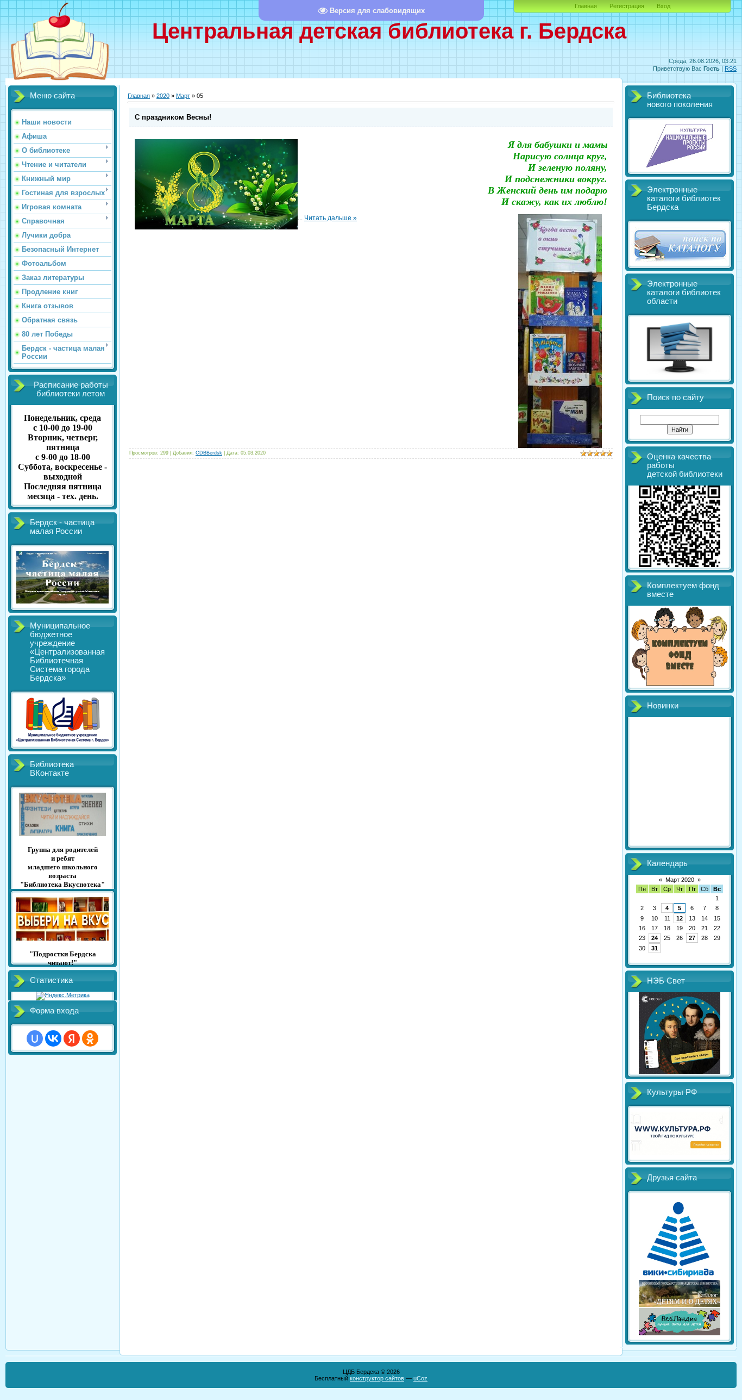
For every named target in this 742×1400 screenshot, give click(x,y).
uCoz (420, 1378)
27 (692, 938)
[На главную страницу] (59, 83)
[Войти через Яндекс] (72, 1038)
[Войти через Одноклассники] (90, 1038)
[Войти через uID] (35, 1038)
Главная (586, 6)
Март (183, 95)
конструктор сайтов (377, 1378)
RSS (731, 68)
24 (654, 938)
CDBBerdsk (209, 453)
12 (679, 918)
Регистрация (626, 6)
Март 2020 (679, 879)
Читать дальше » (330, 218)
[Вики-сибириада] (680, 1276)
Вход (663, 6)
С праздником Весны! (173, 117)
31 (654, 948)
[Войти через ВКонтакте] (53, 1038)
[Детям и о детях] (679, 1305)
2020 (162, 95)
